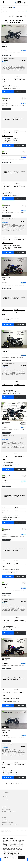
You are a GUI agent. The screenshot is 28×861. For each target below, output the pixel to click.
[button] (8, 42)
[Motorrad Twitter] (3, 796)
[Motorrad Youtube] (3, 799)
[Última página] (21, 783)
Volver (5, 11)
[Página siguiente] (20, 783)
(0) (10, 16)
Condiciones (5, 61)
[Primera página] (6, 783)
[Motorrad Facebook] (3, 792)
